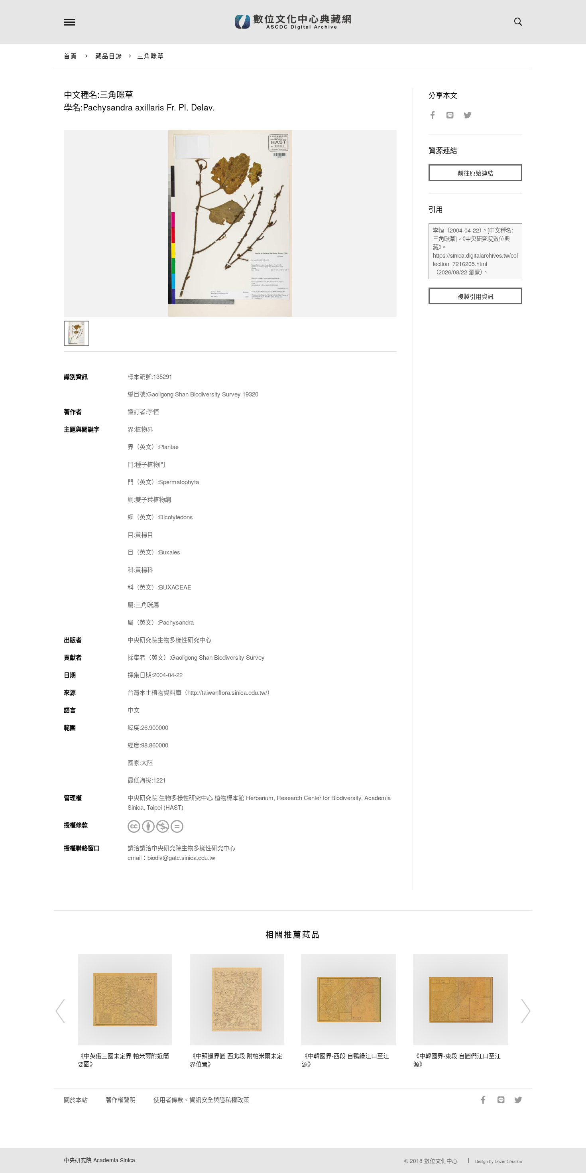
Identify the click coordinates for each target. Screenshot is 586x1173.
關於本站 (76, 1099)
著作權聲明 (121, 1099)
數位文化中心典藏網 (293, 22)
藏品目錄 (109, 55)
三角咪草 (151, 55)
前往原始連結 (476, 173)
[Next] (519, 1011)
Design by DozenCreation (498, 1161)
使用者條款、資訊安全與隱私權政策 (201, 1099)
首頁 (71, 55)
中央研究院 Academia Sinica (99, 1160)
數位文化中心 (441, 1161)
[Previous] (67, 1011)
